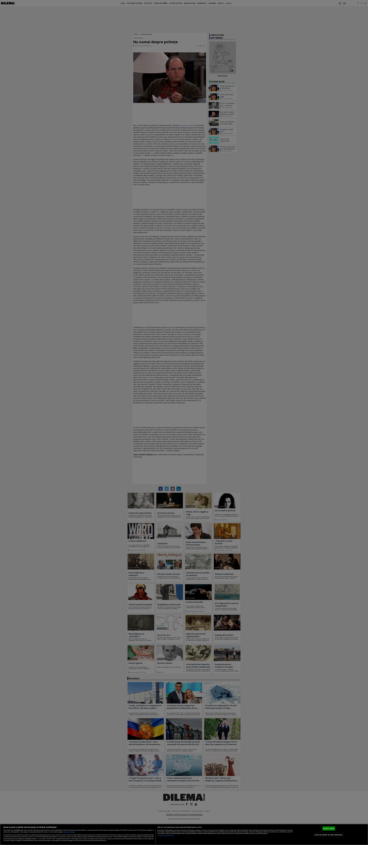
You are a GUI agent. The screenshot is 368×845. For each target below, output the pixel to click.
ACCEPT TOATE (328, 828)
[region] (184, 834)
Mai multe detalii (69, 832)
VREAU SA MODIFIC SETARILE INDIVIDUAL (329, 835)
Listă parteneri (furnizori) (165, 835)
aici (37, 839)
